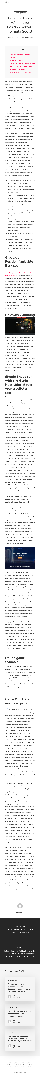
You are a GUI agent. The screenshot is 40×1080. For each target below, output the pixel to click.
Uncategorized (20, 13)
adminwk (11, 37)
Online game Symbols (17, 69)
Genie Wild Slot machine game (20, 72)
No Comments (29, 37)
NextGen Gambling (16, 60)
